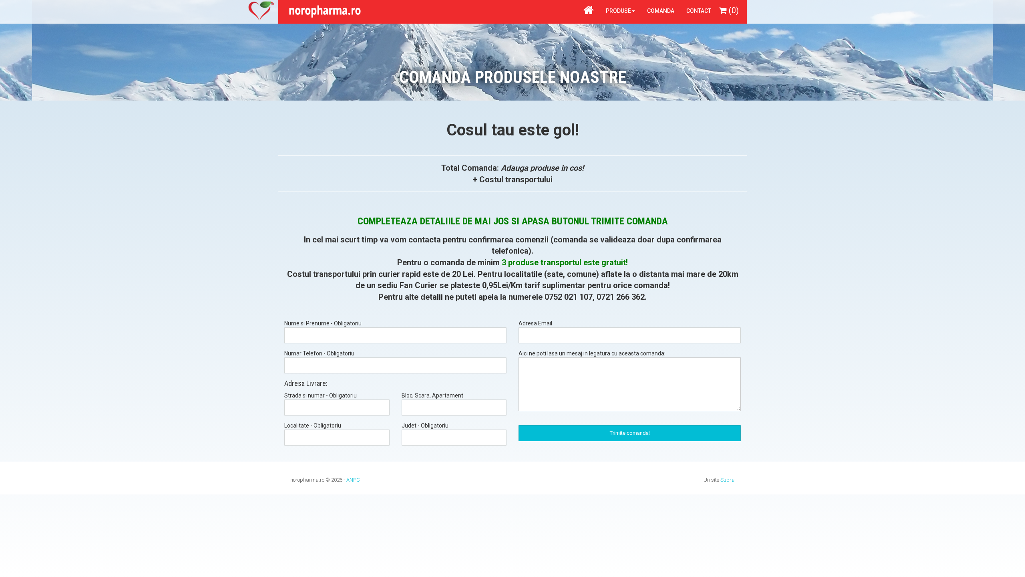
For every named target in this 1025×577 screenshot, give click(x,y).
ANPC (353, 480)
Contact (698, 11)
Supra (727, 480)
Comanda (660, 11)
